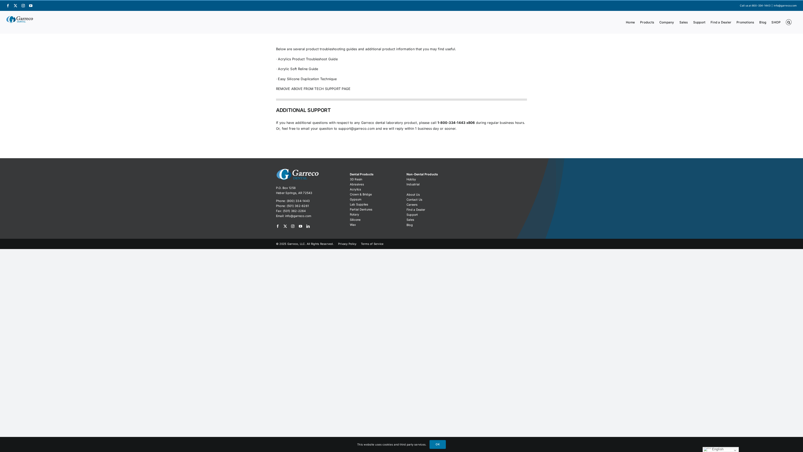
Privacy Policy (347, 243)
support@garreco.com (356, 128)
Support (412, 214)
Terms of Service (372, 243)
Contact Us (414, 199)
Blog (410, 225)
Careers (412, 204)
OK (438, 444)
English (717, 449)
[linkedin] (308, 226)
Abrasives (357, 184)
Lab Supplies (359, 204)
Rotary (354, 214)
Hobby (411, 179)
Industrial (413, 184)
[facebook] (277, 226)
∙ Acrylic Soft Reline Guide (297, 69)
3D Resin (356, 179)
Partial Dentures (361, 209)
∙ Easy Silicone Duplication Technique (306, 79)
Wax (353, 224)
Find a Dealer (416, 209)
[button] (788, 22)
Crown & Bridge (361, 194)
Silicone (355, 219)
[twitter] (285, 226)
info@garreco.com (785, 5)
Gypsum (355, 199)
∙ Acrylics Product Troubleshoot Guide (307, 59)
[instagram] (292, 226)
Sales (410, 219)
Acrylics (355, 189)
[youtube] (300, 226)
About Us (413, 194)
